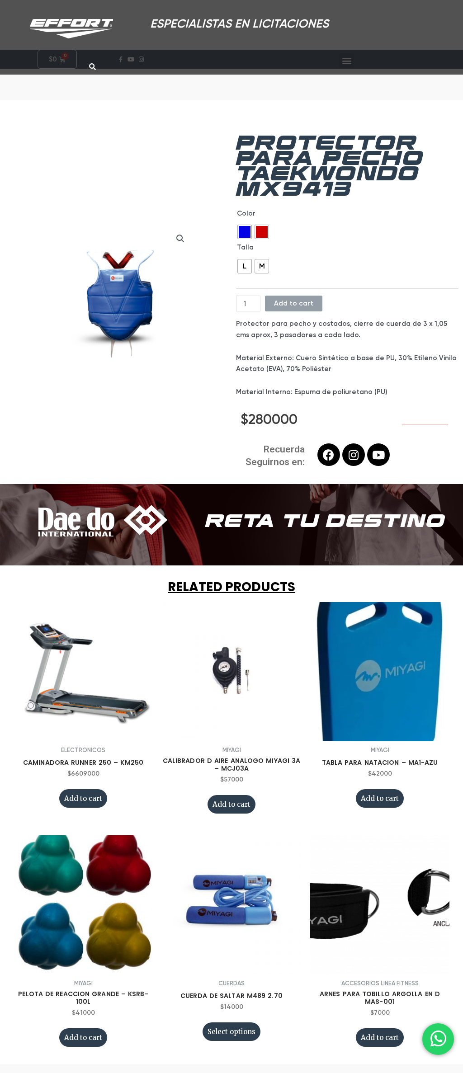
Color (246, 213)
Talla (245, 247)
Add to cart (293, 303)
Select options (231, 1031)
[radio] (244, 232)
